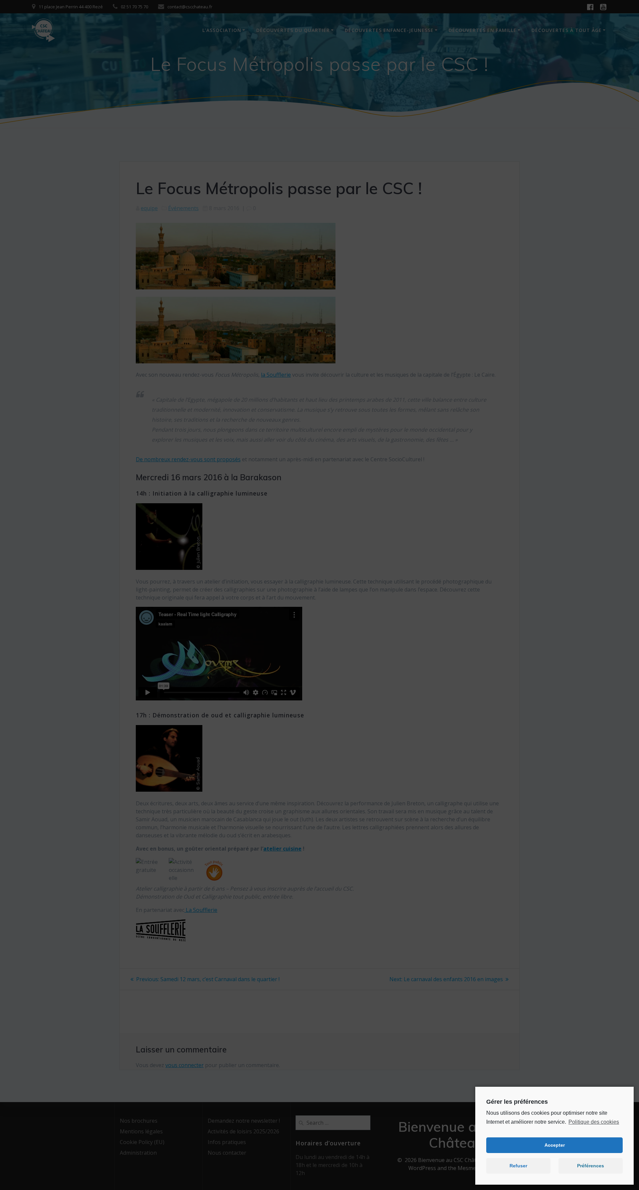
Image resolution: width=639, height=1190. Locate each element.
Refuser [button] (518, 1165)
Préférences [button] (590, 1165)
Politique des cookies (593, 1122)
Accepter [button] (554, 1145)
